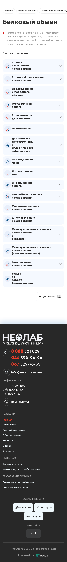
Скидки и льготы (12, 464)
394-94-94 (26, 358)
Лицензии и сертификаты (18, 482)
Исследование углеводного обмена (22, 92)
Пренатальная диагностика (22, 117)
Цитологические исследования (23, 219)
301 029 (25, 351)
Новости (8, 441)
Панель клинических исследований (22, 66)
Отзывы (7, 446)
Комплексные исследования (22, 264)
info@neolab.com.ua (26, 372)
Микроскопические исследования (25, 208)
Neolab (9, 11)
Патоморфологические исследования (28, 79)
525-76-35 (25, 364)
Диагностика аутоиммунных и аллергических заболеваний (22, 145)
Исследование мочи (22, 161)
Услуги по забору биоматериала (22, 278)
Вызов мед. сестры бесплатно (21, 470)
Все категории (27, 11)
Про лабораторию (14, 430)
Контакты (8, 451)
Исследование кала (22, 173)
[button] (60, 66)
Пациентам (9, 425)
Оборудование (12, 435)
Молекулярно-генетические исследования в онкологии (31, 234)
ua (30, 533)
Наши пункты (20, 402)
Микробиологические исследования (27, 196)
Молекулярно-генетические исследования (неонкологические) (31, 250)
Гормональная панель (22, 105)
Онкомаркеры (21, 129)
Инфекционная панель (22, 184)
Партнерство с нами (15, 488)
